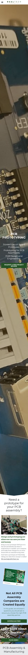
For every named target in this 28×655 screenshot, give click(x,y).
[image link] (14, 2)
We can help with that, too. (10, 559)
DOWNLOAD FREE (14, 621)
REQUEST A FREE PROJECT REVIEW (14, 265)
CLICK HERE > (14, 640)
